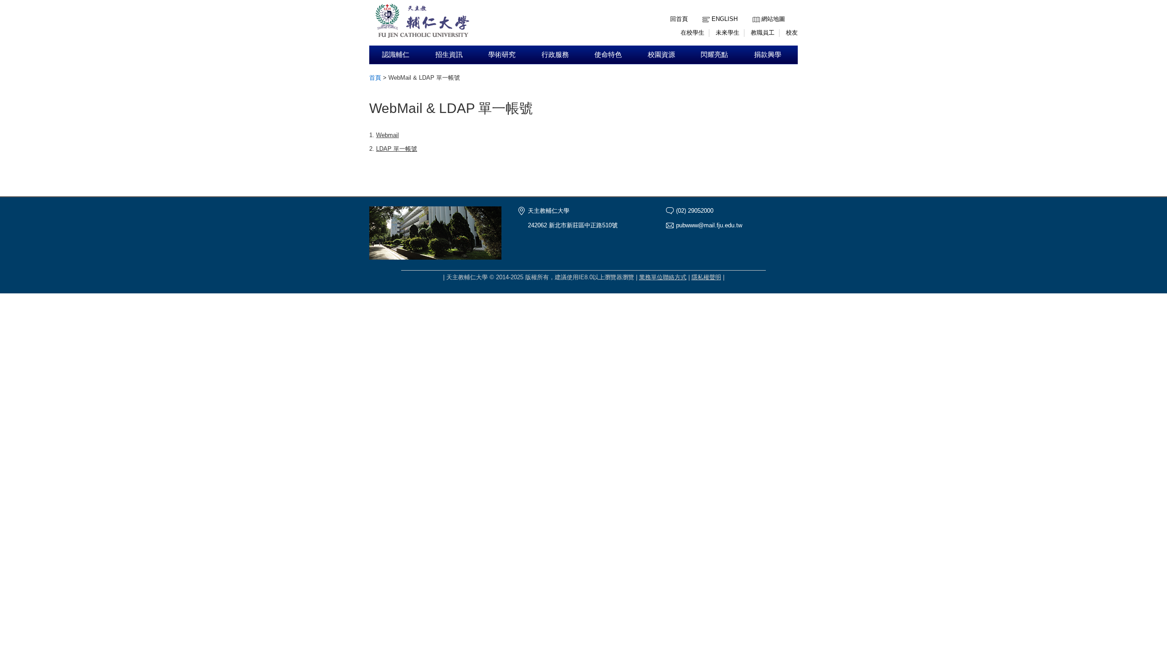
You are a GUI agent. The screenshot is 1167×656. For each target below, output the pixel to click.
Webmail (387, 135)
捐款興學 (767, 54)
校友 (792, 32)
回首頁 (679, 18)
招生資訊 (449, 54)
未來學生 (727, 32)
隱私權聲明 (706, 277)
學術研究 (502, 54)
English (725, 18)
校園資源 (661, 54)
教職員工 (763, 32)
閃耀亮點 (714, 54)
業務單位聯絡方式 (663, 277)
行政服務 (555, 54)
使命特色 (608, 54)
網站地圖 (773, 18)
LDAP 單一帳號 (396, 148)
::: (755, 12)
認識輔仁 (395, 54)
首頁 (375, 77)
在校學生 (692, 32)
